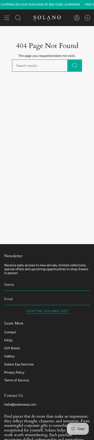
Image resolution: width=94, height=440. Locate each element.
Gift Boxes (12, 348)
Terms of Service (16, 380)
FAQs (8, 340)
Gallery (9, 356)
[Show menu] (7, 18)
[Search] (75, 65)
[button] (18, 18)
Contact (10, 332)
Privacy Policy (14, 372)
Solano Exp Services (19, 364)
